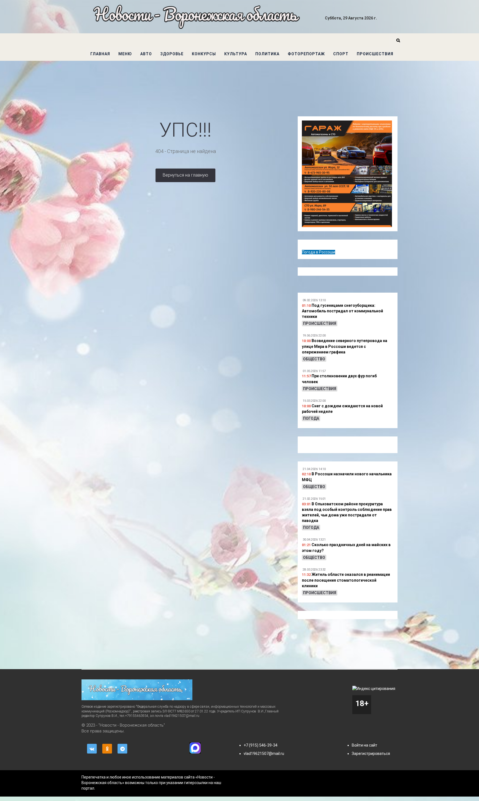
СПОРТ (340, 54)
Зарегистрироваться (371, 753)
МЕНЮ (125, 54)
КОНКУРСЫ (204, 54)
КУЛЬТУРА (235, 54)
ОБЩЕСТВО (314, 359)
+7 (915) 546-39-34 (260, 745)
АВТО (146, 54)
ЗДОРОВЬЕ (172, 54)
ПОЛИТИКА (267, 54)
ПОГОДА (311, 418)
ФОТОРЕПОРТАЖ (306, 54)
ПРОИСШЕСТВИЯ (375, 54)
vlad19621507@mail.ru (264, 753)
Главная (100, 54)
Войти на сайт (364, 745)
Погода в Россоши (318, 252)
